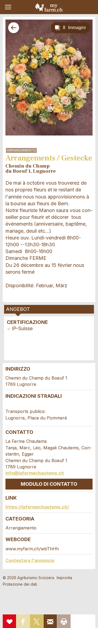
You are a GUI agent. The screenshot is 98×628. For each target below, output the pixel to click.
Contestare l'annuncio (29, 560)
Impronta (64, 577)
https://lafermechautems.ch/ (37, 507)
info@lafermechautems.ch (34, 473)
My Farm (49, 7)
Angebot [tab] (18, 309)
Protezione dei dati (20, 584)
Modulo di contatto (49, 484)
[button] (8, 7)
